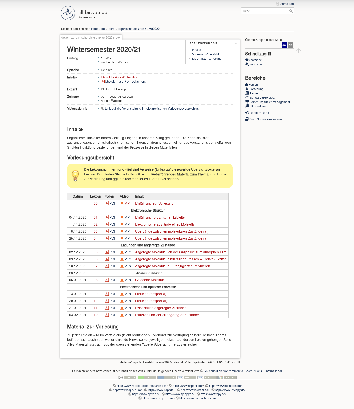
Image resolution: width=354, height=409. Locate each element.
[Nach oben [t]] (298, 49)
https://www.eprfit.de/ (145, 394)
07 (96, 265)
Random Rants (259, 112)
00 (96, 203)
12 (96, 314)
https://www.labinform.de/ (225, 385)
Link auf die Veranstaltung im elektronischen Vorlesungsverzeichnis (152, 108)
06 (96, 258)
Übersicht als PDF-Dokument (125, 81)
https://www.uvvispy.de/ (230, 390)
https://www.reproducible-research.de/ (141, 385)
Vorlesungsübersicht (205, 54)
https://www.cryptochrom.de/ (197, 398)
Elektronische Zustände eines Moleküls (165, 224)
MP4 (128, 203)
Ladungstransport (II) (151, 300)
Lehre (254, 93)
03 (96, 231)
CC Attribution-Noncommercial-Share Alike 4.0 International (243, 371)
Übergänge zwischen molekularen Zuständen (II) (172, 238)
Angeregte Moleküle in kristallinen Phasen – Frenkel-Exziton (181, 258)
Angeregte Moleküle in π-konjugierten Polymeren (172, 265)
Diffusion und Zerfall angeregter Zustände (167, 314)
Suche (291, 11)
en (290, 45)
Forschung (256, 89)
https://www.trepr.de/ (161, 390)
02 (96, 224)
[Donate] (147, 376)
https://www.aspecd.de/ (187, 385)
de (103, 28)
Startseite (255, 60)
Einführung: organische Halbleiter (160, 217)
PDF (113, 203)
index (94, 28)
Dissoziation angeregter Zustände (161, 307)
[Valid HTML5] (187, 376)
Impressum (257, 64)
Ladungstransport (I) (150, 293)
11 (96, 307)
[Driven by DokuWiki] (227, 376)
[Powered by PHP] (167, 376)
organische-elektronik (132, 28)
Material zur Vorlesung (207, 58)
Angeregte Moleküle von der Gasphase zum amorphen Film (180, 251)
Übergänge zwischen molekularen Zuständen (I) (172, 231)
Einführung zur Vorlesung (154, 203)
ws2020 (154, 28)
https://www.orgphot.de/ (158, 398)
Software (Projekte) (262, 97)
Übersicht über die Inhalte (119, 77)
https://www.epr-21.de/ (127, 390)
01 (96, 217)
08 (96, 279)
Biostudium (258, 106)
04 (96, 238)
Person (253, 84)
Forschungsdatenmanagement (270, 102)
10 (96, 300)
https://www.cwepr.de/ (195, 390)
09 (96, 293)
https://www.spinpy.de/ (179, 394)
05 (96, 251)
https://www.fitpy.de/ (213, 394)
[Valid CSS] (207, 376)
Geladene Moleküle (150, 279)
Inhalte (196, 49)
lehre (111, 28)
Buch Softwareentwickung (266, 119)
